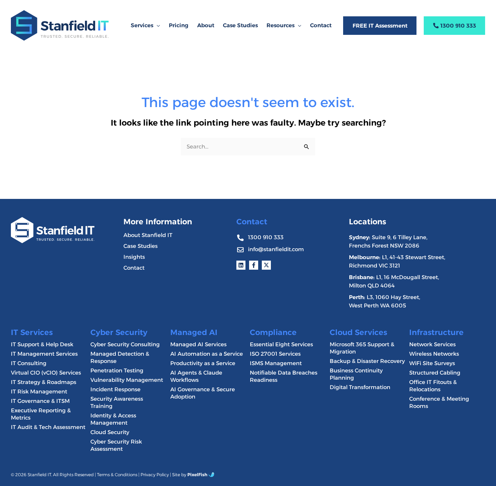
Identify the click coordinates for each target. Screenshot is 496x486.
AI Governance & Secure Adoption (202, 393)
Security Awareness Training (116, 402)
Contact (134, 267)
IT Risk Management (39, 391)
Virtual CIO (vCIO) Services (46, 372)
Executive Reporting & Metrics (41, 414)
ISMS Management (276, 363)
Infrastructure (436, 332)
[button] (156, 25)
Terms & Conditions (117, 474)
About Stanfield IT (147, 235)
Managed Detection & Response (119, 357)
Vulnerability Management (126, 379)
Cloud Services (358, 332)
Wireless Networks (434, 353)
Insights (134, 256)
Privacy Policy (155, 474)
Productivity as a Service (202, 363)
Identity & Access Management (113, 419)
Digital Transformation (360, 387)
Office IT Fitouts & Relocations (433, 386)
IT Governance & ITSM (40, 400)
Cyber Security (118, 332)
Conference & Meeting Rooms (439, 402)
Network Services (432, 344)
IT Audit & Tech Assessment (48, 427)
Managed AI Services (198, 344)
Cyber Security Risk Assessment (116, 445)
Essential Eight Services (281, 344)
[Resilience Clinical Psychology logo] (52, 230)
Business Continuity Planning (356, 374)
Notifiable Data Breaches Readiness (283, 376)
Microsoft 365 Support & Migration (362, 348)
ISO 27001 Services (275, 353)
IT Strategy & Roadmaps (43, 382)
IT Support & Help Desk (42, 344)
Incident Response (115, 389)
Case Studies (140, 245)
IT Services (32, 332)
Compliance (273, 332)
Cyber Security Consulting (125, 344)
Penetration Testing (116, 370)
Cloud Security (109, 432)
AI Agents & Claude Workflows (196, 376)
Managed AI (193, 332)
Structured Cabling (434, 372)
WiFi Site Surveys (432, 363)
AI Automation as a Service (206, 353)
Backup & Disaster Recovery (367, 361)
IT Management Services (44, 353)
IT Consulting (28, 363)
